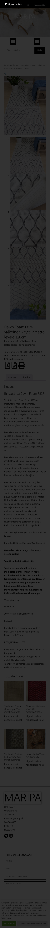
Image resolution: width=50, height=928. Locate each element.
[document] (25, 464)
